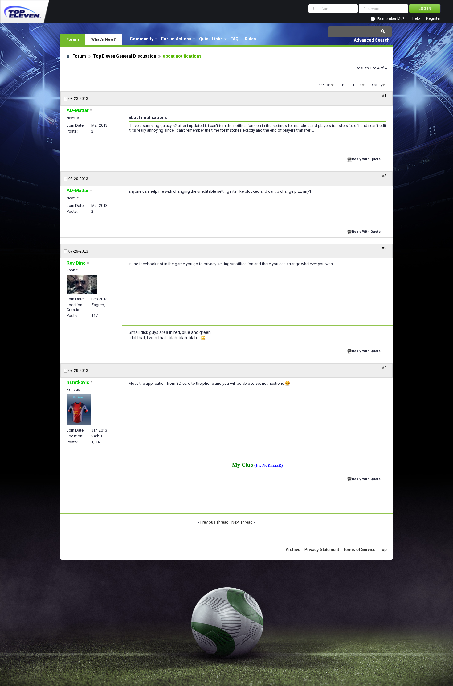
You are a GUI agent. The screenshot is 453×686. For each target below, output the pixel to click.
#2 (384, 176)
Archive (293, 549)
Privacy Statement (321, 549)
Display (376, 85)
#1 (384, 95)
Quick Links (211, 38)
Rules (250, 38)
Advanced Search (372, 40)
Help (416, 18)
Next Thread (242, 522)
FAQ (235, 38)
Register (433, 18)
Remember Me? (390, 19)
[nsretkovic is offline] (79, 409)
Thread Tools (350, 85)
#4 (384, 367)
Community (141, 38)
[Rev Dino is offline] (82, 284)
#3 (384, 248)
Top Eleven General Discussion (124, 56)
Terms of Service (359, 549)
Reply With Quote (366, 159)
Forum (72, 39)
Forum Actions (176, 38)
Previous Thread (214, 522)
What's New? (103, 39)
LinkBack (323, 85)
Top (383, 549)
